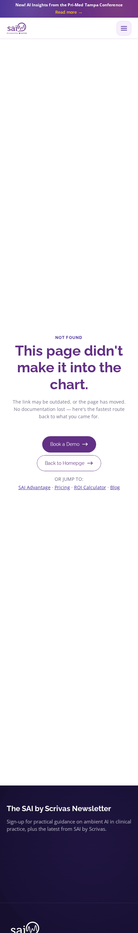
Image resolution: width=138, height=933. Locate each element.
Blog (115, 487)
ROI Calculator (90, 487)
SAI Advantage (34, 487)
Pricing (62, 487)
